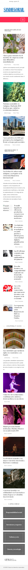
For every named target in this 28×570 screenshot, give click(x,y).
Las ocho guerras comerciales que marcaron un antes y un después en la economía (19, 292)
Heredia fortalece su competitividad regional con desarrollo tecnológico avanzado (19, 272)
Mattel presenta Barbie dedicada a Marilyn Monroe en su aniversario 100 (13, 429)
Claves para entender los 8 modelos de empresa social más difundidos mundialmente (13, 59)
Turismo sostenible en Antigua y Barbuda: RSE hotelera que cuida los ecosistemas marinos (12, 107)
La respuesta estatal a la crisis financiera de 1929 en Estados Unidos (19, 312)
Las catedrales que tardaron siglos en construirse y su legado (13, 353)
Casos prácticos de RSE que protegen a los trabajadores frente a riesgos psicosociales (14, 140)
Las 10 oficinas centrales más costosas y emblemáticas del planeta (19, 255)
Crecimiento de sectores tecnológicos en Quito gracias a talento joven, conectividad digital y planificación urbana (19, 234)
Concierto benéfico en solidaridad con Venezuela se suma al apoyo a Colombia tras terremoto (14, 494)
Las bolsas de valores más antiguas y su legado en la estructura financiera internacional (12, 175)
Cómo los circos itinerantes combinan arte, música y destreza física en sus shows (13, 397)
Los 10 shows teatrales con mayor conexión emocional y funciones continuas (13, 461)
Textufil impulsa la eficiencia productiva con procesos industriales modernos (19, 212)
